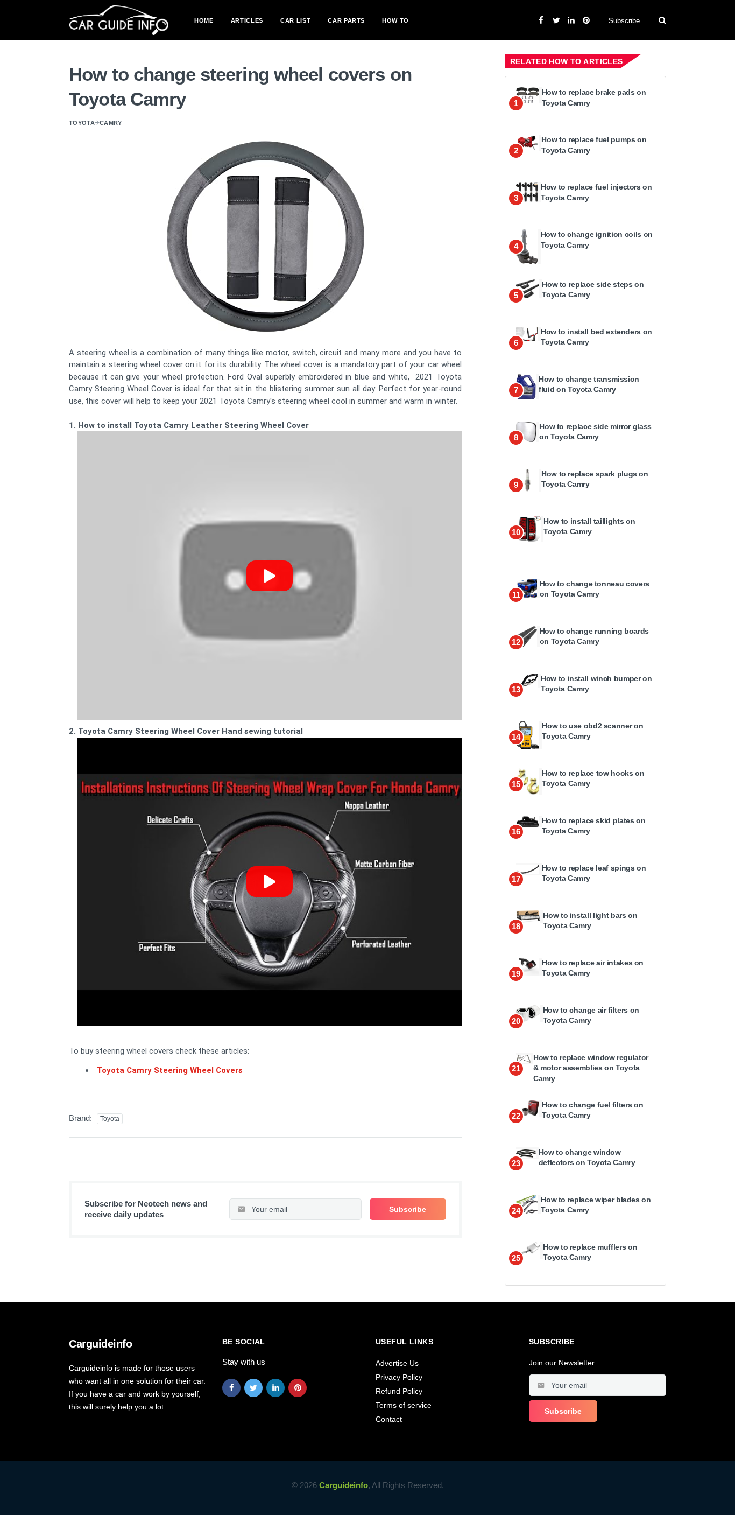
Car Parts (346, 20)
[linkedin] (275, 1388)
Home (204, 20)
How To (395, 20)
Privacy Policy (399, 1377)
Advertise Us (397, 1363)
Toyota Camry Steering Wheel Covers (170, 1070)
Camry (111, 123)
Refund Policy (399, 1391)
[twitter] (253, 1388)
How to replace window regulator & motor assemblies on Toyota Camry (590, 1068)
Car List (295, 20)
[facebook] (231, 1388)
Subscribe (624, 21)
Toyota (82, 123)
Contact (389, 1419)
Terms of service (404, 1405)
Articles (247, 20)
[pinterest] (297, 1388)
